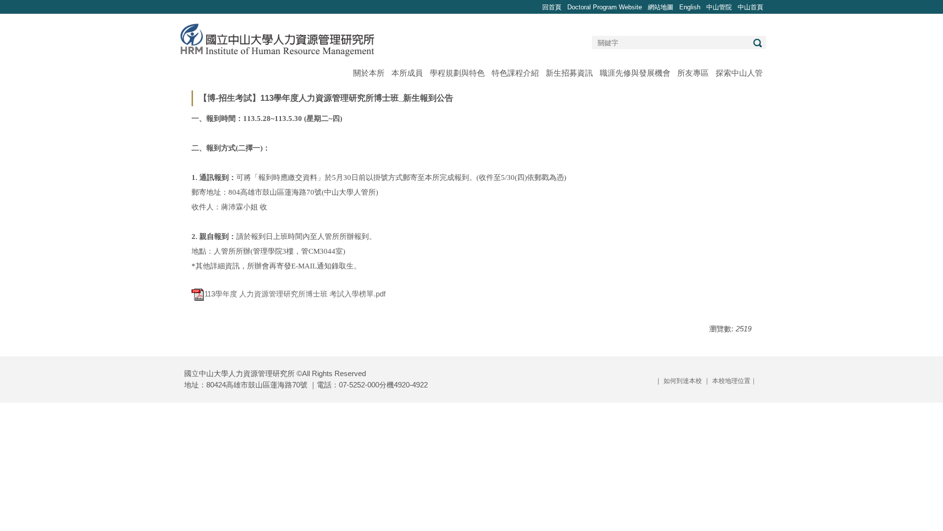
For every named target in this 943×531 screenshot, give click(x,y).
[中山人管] (277, 39)
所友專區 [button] (693, 73)
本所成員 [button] (407, 73)
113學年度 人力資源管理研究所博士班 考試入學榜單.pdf (295, 294)
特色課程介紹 (515, 73)
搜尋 (757, 43)
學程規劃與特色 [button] (457, 73)
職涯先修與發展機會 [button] (635, 73)
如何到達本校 (683, 380)
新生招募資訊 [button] (569, 73)
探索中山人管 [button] (739, 73)
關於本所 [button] (369, 73)
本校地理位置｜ (734, 380)
